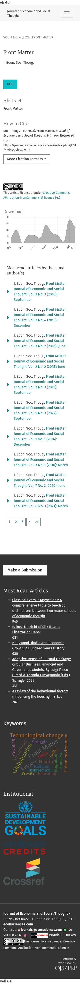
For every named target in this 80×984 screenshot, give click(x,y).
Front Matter (56, 283)
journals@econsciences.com (41, 930)
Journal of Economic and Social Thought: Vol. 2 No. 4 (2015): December (39, 320)
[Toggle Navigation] (67, 13)
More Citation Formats (25, 159)
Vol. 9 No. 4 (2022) (16, 37)
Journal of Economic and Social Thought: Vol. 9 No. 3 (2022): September (39, 413)
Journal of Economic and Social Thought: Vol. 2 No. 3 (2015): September (39, 387)
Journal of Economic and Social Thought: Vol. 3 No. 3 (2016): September (39, 294)
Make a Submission (25, 570)
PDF (10, 84)
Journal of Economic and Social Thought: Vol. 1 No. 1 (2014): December (39, 439)
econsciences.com (18, 924)
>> (37, 522)
